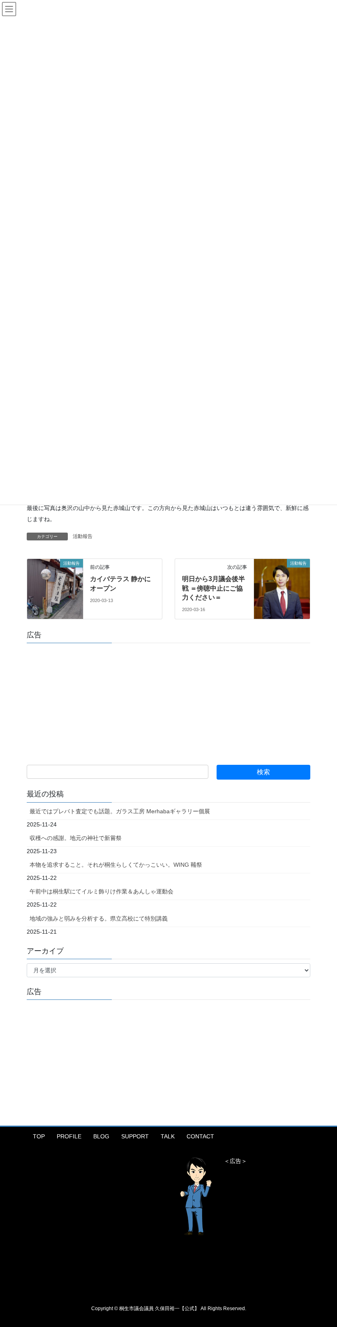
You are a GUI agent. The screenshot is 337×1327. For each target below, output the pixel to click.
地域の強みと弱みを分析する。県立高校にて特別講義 (99, 918)
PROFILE (69, 1136)
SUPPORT (135, 1136)
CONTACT (200, 1136)
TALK (168, 1136)
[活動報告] (55, 579)
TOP (39, 1136)
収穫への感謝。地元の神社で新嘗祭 (76, 838)
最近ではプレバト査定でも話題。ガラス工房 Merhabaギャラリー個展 (120, 811)
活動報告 (82, 536)
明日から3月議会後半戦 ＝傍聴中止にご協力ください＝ (213, 588)
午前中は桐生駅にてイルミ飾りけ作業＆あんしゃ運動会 (101, 891)
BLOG (101, 1136)
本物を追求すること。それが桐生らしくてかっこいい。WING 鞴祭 (116, 864)
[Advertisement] (88, 700)
